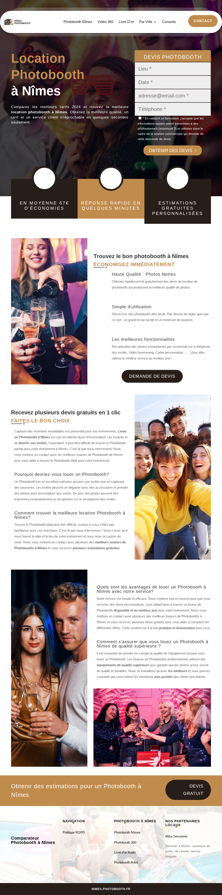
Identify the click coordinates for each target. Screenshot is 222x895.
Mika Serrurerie (176, 836)
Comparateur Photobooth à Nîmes (33, 840)
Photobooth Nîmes (78, 22)
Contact (203, 21)
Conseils (169, 22)
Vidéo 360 (105, 22)
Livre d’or (126, 22)
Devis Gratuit (193, 790)
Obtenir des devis (170, 150)
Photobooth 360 (125, 842)
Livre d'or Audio (125, 852)
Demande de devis (152, 376)
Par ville (145, 22)
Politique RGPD (74, 832)
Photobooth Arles (126, 862)
